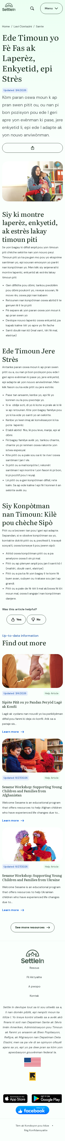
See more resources (30, 927)
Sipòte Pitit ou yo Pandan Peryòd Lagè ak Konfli (32, 704)
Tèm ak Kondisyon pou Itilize (32, 1125)
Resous (34, 968)
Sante (40, 26)
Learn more (10, 732)
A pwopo (34, 986)
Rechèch (33, 8)
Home (6, 26)
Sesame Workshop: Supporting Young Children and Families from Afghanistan (32, 791)
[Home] (9, 7)
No (38, 619)
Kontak (34, 996)
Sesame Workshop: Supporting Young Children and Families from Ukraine (32, 877)
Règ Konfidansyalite (35, 1130)
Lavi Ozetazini (23, 26)
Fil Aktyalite (34, 977)
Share (32, 148)
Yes (18, 619)
